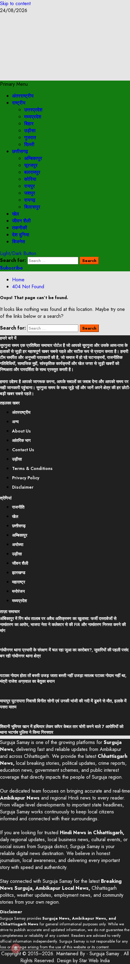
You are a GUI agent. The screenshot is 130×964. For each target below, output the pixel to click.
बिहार (29, 123)
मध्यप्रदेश (32, 116)
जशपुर (29, 193)
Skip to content (15, 3)
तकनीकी (19, 227)
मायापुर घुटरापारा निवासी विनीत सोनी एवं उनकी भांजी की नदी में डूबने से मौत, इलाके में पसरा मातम (63, 704)
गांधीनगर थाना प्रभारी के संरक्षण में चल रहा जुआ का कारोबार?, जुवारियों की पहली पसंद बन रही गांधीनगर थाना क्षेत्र (64, 653)
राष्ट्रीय (18, 102)
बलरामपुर (32, 172)
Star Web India (94, 960)
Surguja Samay (105, 953)
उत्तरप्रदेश (33, 109)
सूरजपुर (30, 165)
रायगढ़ (29, 199)
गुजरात (30, 137)
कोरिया (30, 179)
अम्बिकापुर (33, 158)
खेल (15, 213)
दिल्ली (29, 144)
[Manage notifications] (16, 948)
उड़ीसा (30, 130)
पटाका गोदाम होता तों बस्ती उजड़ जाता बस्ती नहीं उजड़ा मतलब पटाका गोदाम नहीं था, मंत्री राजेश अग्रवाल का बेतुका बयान (63, 678)
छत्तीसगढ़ (20, 151)
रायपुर (29, 186)
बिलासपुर (32, 206)
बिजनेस (18, 241)
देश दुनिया (20, 234)
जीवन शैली (21, 220)
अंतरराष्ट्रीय (23, 95)
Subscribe (11, 267)
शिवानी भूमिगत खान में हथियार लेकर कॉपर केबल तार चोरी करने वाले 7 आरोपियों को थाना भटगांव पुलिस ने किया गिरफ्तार (61, 729)
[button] (14, 84)
